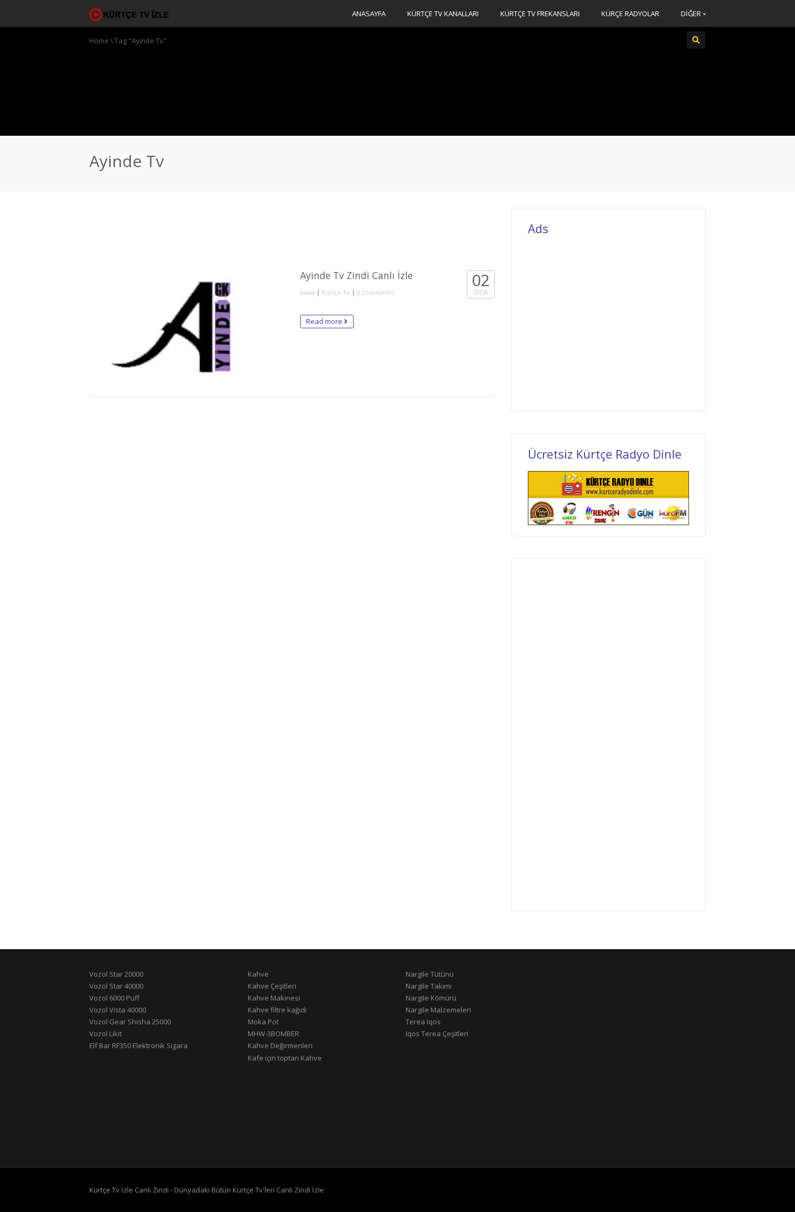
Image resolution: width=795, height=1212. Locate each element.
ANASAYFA (369, 13)
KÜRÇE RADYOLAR (630, 13)
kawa (307, 292)
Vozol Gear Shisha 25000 (130, 1021)
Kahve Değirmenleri (280, 1045)
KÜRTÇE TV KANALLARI (443, 13)
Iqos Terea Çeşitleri (437, 1033)
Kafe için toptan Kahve (285, 1058)
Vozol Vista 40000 (117, 1010)
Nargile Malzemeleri (438, 1010)
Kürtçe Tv (336, 292)
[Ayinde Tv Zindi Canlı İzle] (186, 325)
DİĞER (692, 13)
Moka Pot (263, 1021)
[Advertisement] (397, 89)
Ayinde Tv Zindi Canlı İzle (356, 275)
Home (99, 40)
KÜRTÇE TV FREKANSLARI (540, 13)
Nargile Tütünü (430, 974)
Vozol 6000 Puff (114, 998)
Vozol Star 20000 (116, 974)
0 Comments (375, 292)
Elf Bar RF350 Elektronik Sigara (138, 1045)
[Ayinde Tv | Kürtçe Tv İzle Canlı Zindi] (129, 13)
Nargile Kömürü (431, 998)
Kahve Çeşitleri (272, 986)
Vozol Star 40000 (116, 986)
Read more (325, 321)
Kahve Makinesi (274, 998)
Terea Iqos (423, 1021)
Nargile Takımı (429, 986)
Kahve (258, 974)
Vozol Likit (105, 1033)
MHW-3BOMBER (273, 1033)
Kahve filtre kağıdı (277, 1010)
